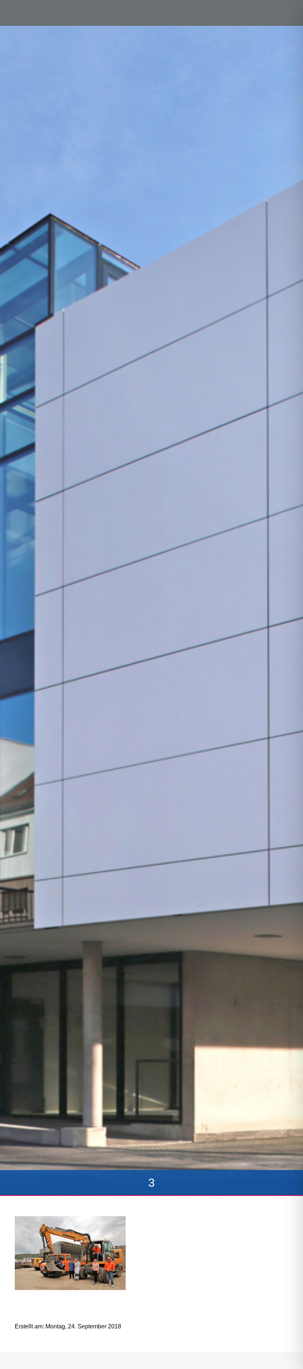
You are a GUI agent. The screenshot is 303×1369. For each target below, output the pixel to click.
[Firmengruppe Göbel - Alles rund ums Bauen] (38, 12)
